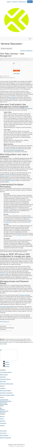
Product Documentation (5, 401)
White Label (3, 381)
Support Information (25, 295)
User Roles (27, 108)
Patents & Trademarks (5, 437)
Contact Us (14, 1)
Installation (2, 388)
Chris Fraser (17, 73)
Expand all (23, 50)
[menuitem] (9, 1)
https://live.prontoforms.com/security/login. (14, 150)
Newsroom (2, 421)
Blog (1, 408)
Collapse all (29, 50)
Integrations (3, 377)
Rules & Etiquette (4, 435)
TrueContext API (4, 274)
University (2, 409)
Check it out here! (11, 97)
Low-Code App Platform (6, 372)
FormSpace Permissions (9, 180)
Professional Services (5, 379)
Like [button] (30, 59)
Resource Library (4, 411)
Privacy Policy (3, 431)
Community (3, 412)
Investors (2, 425)
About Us (2, 416)
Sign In (30, 1)
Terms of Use (3, 433)
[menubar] (17, 1)
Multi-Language (4, 374)
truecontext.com (22, 1)
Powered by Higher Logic (16, 446)
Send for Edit (20, 235)
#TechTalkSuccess (4, 321)
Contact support (4, 404)
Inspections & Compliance (6, 393)
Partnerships (3, 423)
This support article (4, 306)
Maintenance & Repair (5, 390)
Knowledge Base (4, 399)
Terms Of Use (3, 343)
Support (9, 1)
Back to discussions (7, 48)
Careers (2, 418)
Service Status (3, 402)
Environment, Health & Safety (7, 395)
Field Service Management (6, 383)
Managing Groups (4, 176)
